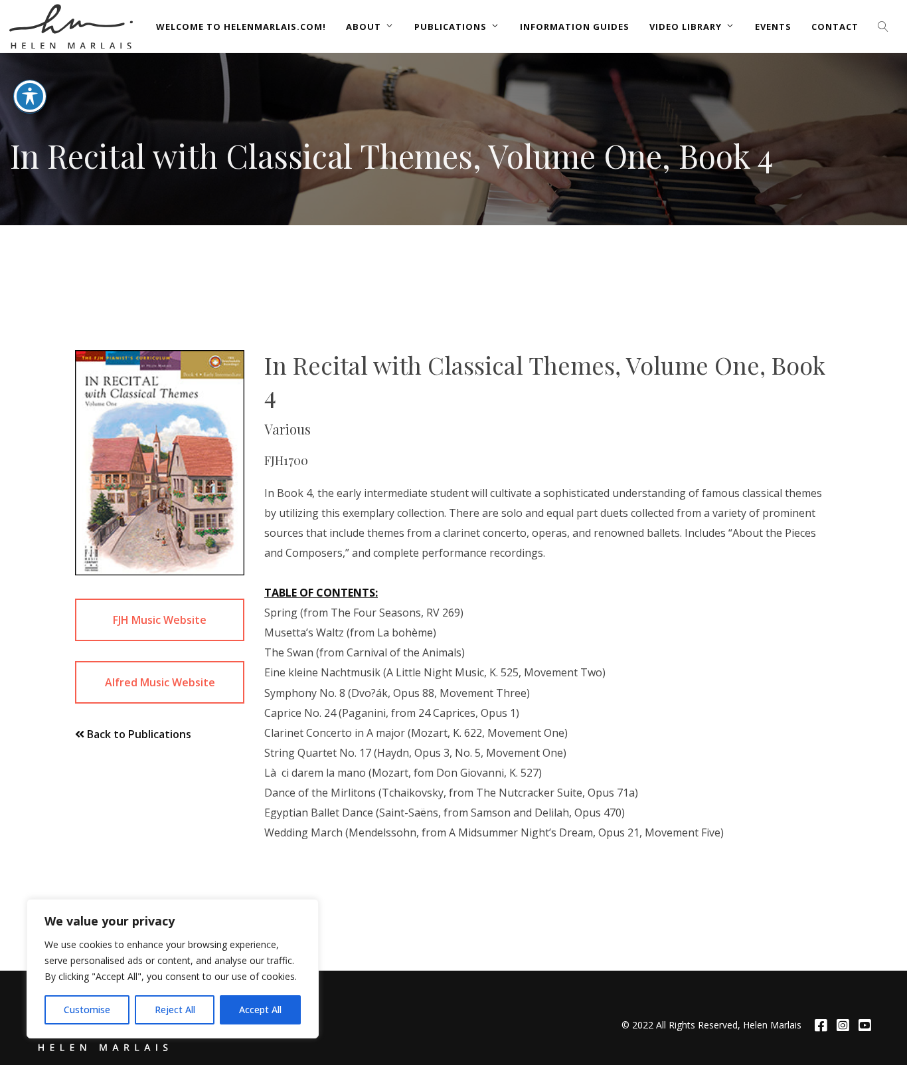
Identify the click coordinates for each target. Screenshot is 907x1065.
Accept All (260, 1009)
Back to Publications (137, 734)
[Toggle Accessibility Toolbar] (30, 96)
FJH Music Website (159, 620)
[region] (173, 968)
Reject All (175, 1009)
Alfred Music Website (160, 682)
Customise (87, 1009)
